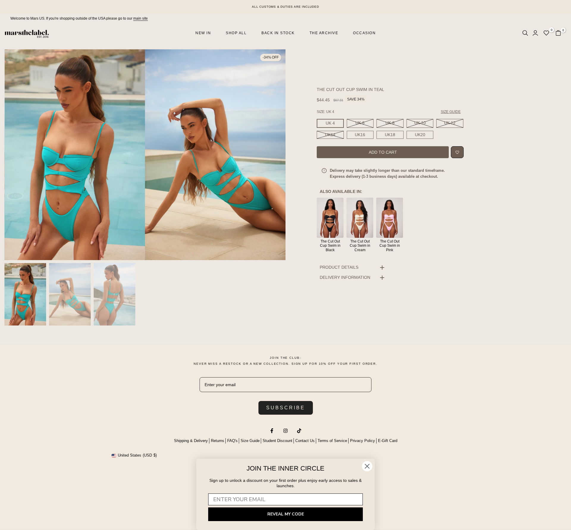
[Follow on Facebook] (271, 430)
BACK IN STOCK (278, 33)
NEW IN (203, 33)
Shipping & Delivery (191, 440)
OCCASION (364, 33)
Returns (217, 440)
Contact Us (305, 440)
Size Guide (250, 440)
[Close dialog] (367, 466)
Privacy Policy (362, 440)
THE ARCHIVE (324, 33)
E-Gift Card (387, 440)
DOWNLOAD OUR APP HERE (286, 6)
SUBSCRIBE (285, 407)
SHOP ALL (236, 33)
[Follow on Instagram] (285, 430)
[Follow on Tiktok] (299, 430)
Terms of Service (332, 440)
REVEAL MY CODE (285, 514)
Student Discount (277, 440)
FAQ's (232, 440)
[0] (546, 33)
